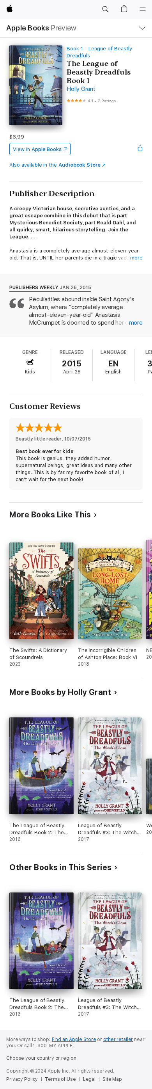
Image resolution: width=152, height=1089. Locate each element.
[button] (105, 9)
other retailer (118, 1039)
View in (37, 149)
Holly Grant (81, 88)
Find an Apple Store (74, 1039)
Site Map (112, 1079)
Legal (89, 1079)
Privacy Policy (22, 1079)
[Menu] (142, 9)
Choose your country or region (41, 1058)
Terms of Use (60, 1079)
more (136, 258)
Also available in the (55, 165)
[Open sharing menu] (140, 149)
